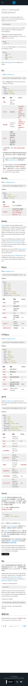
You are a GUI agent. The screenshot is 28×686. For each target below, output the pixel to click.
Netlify (3, 225)
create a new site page (15, 242)
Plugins (9, 62)
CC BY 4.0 (21, 678)
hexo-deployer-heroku (9, 182)
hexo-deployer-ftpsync (10, 338)
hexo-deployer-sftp (9, 401)
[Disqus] (14, 651)
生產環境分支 (16, 541)
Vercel (3, 497)
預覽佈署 (8, 541)
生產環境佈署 (12, 542)
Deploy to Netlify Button (16, 255)
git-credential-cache (13, 160)
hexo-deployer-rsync (9, 271)
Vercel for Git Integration (12, 526)
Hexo (14, 2)
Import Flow (7, 530)
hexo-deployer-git (10, 74)
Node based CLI (22, 249)
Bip (2, 565)
